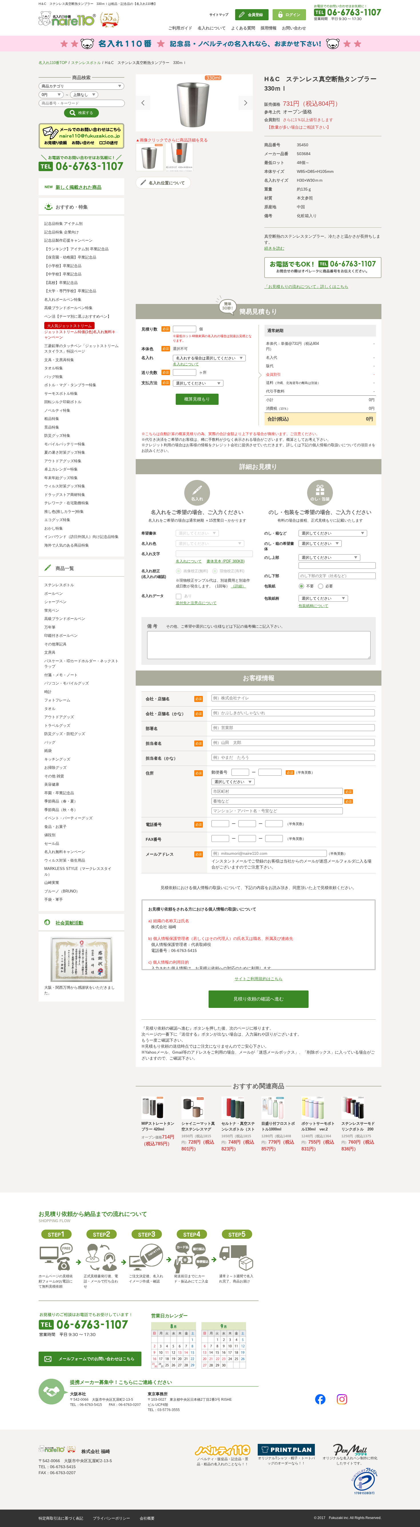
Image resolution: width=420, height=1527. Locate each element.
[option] (194, 102)
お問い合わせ (294, 28)
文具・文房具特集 (59, 360)
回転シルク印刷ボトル (62, 402)
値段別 (49, 835)
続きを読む (274, 248)
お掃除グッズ (55, 767)
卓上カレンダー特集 (61, 469)
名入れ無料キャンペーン (64, 852)
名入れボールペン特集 (62, 299)
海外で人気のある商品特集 (66, 545)
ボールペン (53, 593)
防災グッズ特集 (57, 435)
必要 (329, 586)
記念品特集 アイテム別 (63, 223)
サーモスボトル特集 (61, 393)
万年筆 (49, 627)
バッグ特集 (53, 377)
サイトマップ (218, 14)
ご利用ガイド (180, 28)
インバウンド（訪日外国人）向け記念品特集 (81, 537)
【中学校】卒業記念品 (62, 274)
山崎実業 (51, 882)
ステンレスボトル (86, 63)
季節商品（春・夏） (61, 801)
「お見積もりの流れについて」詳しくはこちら (306, 286)
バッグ (49, 742)
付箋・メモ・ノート (61, 675)
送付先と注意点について (196, 603)
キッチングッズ (57, 759)
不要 (310, 586)
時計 (48, 692)
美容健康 (51, 784)
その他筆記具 (55, 644)
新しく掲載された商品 (78, 187)
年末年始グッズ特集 (61, 478)
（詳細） (238, 586)
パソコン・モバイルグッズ (66, 683)
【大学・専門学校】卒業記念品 (70, 291)
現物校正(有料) (232, 571)
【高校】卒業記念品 (61, 283)
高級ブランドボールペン (64, 619)
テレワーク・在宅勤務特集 (66, 503)
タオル (49, 709)
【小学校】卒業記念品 (62, 266)
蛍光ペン (51, 610)
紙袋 (48, 751)
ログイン (292, 15)
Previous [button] (143, 103)
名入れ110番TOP (53, 63)
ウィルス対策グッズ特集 (64, 486)
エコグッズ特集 (57, 520)
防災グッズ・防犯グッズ (64, 734)
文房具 (49, 652)
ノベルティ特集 (57, 410)
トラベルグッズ (57, 725)
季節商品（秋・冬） (61, 810)
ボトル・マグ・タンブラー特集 (70, 385)
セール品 (51, 843)
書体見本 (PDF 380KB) (226, 561)
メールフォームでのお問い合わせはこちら (97, 1358)
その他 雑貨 (54, 776)
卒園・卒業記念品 (59, 793)
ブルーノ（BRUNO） (62, 891)
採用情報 (269, 28)
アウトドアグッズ (59, 717)
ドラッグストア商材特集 (64, 495)
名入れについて (212, 28)
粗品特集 (51, 419)
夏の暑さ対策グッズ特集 (64, 452)
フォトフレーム (57, 700)
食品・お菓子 (55, 826)
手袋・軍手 (53, 899)
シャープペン (55, 602)
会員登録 (255, 15)
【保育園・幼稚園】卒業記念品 (70, 257)
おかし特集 (53, 528)
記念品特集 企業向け (61, 232)
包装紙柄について (313, 606)
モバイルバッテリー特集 (64, 444)
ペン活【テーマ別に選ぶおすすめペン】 (77, 316)
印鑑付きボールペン (61, 635)
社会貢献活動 (69, 922)
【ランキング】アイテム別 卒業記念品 (76, 249)
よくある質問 (243, 28)
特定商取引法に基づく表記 (61, 1518)
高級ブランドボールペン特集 (68, 308)
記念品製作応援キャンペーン (68, 240)
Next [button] (246, 103)
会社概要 (147, 1518)
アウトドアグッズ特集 (62, 461)
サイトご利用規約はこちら (259, 978)
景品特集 (51, 427)
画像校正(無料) (195, 571)
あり (188, 596)
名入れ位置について (167, 183)
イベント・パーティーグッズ (68, 818)
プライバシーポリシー (111, 1518)
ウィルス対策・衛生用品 (64, 860)
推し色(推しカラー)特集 (64, 511)
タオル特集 (53, 368)
